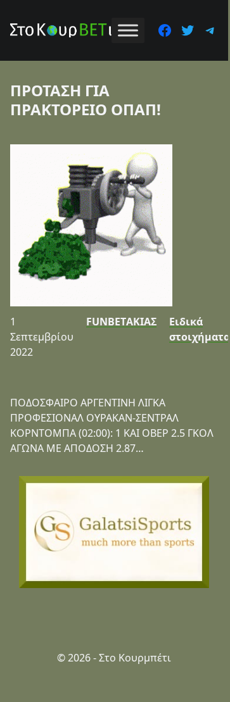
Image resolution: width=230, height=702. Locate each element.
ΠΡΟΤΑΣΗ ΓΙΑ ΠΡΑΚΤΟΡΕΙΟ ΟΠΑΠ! (85, 100)
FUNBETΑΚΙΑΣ (121, 322)
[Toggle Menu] (128, 30)
